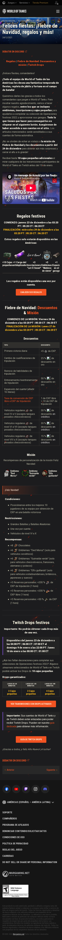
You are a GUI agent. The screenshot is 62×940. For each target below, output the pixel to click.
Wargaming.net (18, 934)
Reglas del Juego (12, 849)
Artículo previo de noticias (9, 769)
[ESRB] (15, 891)
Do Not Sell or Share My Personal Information (29, 862)
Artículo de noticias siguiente (51, 769)
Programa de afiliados (15, 825)
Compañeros (9, 818)
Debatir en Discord (13, 51)
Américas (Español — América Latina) (28, 802)
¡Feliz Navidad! (12, 490)
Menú (58, 11)
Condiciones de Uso (13, 837)
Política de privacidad (15, 843)
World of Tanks (14, 11)
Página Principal (8, 21)
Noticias (21, 21)
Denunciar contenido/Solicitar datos (24, 831)
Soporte (7, 812)
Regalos (10, 61)
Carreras (8, 856)
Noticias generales (36, 21)
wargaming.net (15, 874)
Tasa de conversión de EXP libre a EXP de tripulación (18, 400)
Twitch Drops (36, 65)
